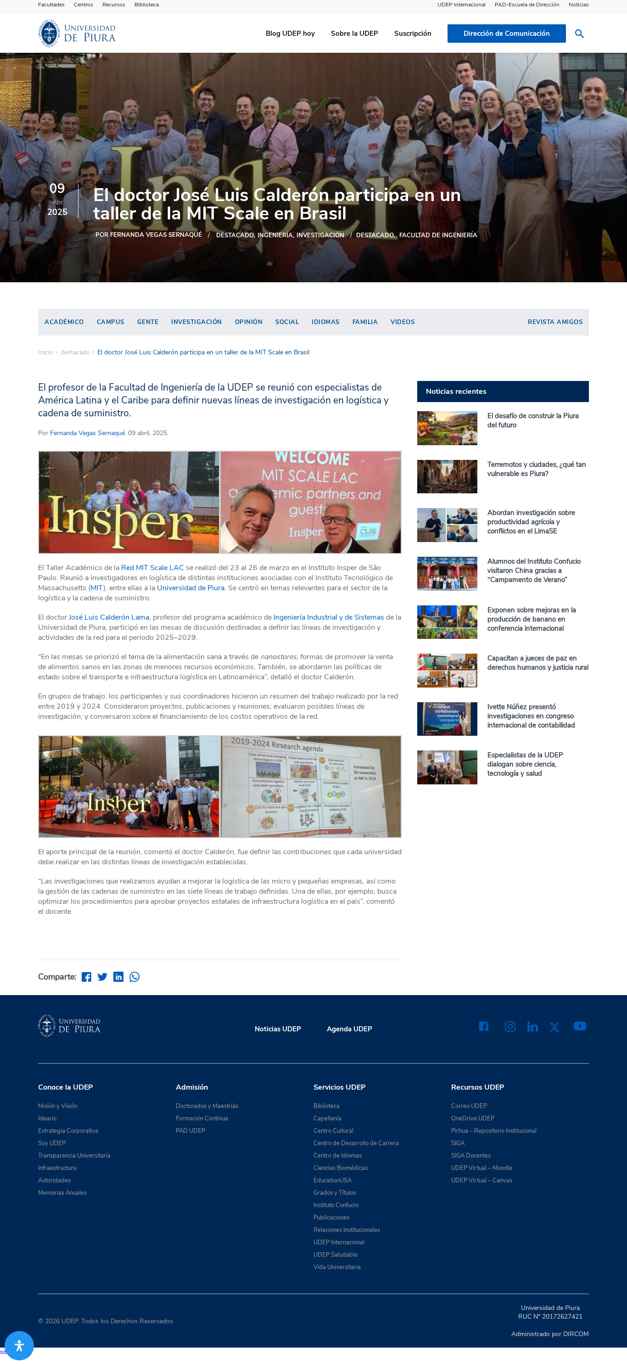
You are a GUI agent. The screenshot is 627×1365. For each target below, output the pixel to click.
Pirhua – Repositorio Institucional (494, 1131)
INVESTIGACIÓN (320, 235)
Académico (64, 322)
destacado (235, 235)
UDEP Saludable (336, 1255)
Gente (148, 322)
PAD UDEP (190, 1131)
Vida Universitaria (337, 1267)
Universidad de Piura (190, 588)
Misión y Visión (57, 1106)
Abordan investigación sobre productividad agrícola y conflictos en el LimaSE (531, 522)
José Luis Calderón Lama (109, 617)
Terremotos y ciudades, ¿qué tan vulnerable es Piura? (536, 469)
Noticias (579, 4)
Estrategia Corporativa (68, 1131)
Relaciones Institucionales (347, 1230)
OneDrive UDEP (472, 1118)
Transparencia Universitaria (74, 1156)
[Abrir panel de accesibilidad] (19, 1345)
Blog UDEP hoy (290, 33)
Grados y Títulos (335, 1193)
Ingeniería (275, 235)
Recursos (113, 4)
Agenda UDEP (349, 1029)
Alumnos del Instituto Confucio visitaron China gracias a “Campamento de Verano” (534, 570)
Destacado (375, 235)
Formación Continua (202, 1118)
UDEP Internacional (461, 4)
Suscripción (412, 33)
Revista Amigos (555, 322)
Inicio (45, 352)
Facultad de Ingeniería (438, 235)
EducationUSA (333, 1180)
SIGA (458, 1143)
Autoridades (54, 1180)
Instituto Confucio (336, 1205)
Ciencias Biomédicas (341, 1168)
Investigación (196, 322)
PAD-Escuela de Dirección (527, 4)
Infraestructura (57, 1168)
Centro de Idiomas (338, 1156)
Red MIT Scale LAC (152, 568)
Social (287, 322)
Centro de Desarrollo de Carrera (356, 1143)
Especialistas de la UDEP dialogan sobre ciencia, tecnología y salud (525, 764)
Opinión (249, 322)
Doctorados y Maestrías (207, 1106)
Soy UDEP (52, 1143)
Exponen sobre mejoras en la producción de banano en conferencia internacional (531, 619)
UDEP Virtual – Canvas (481, 1180)
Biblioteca (146, 4)
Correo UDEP (469, 1106)
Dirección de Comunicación (507, 33)
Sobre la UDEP (354, 33)
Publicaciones (331, 1218)
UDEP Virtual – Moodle (481, 1168)
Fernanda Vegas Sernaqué (87, 433)
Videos (402, 322)
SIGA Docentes (471, 1156)
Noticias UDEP (278, 1029)
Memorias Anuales (62, 1193)
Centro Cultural (333, 1131)
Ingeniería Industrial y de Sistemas (329, 617)
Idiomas (326, 322)
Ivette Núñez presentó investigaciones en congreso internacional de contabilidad (531, 716)
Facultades (51, 4)
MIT (96, 588)
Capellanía (327, 1118)
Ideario (47, 1118)
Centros (83, 4)
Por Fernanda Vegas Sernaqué (148, 235)
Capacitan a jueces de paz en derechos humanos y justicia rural (537, 663)
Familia (365, 322)
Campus (110, 322)
